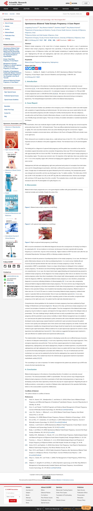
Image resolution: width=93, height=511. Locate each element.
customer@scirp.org (12, 276)
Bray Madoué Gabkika (46, 27)
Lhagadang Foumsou (31, 27)
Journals (26, 9)
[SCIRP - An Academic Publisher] (15, 3)
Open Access (81, 490)
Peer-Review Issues (46, 497)
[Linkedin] (14, 266)
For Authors (44, 495)
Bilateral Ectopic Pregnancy (33, 62)
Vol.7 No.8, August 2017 (58, 19)
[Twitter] (5, 266)
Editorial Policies (45, 492)
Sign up (39, 509)
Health (7, 193)
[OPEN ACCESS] (71, 3)
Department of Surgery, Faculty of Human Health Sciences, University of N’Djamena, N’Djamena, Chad (55, 37)
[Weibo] (18, 266)
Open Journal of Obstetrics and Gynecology (37, 19)
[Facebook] (9, 266)
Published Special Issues (11, 95)
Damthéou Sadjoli (60, 27)
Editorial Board (9, 32)
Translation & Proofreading (64, 495)
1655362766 (10, 283)
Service (59, 487)
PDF (45, 40)
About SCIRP (46, 487)
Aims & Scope (9, 23)
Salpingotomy (54, 62)
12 (50, 306)
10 (63, 281)
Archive (7, 29)
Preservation (81, 495)
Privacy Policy (81, 500)
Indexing (7, 38)
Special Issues (45, 502)
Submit (76, 9)
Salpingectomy (45, 62)
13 (63, 333)
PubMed (70, 409)
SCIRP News (67, 509)
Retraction (80, 497)
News (46, 9)
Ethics (43, 490)
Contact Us (7, 113)
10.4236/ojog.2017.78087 (35, 40)
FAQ (5, 116)
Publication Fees (10, 35)
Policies (80, 487)
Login (86, 3)
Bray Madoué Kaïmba (73, 27)
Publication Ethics (82, 492)
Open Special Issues (10, 92)
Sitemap (28, 497)
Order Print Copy (9, 109)
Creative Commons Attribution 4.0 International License (60, 480)
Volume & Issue (60, 500)
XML (54, 40)
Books (37, 9)
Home (6, 9)
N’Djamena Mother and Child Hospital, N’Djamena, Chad (42, 35)
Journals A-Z (29, 490)
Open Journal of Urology (12, 149)
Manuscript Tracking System (64, 490)
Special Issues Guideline (11, 99)
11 (73, 294)
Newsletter (7, 106)
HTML (50, 40)
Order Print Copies (61, 492)
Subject (28, 492)
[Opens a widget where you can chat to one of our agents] (86, 508)
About (55, 9)
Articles (15, 9)
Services (65, 9)
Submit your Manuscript (52, 509)
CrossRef (64, 409)
